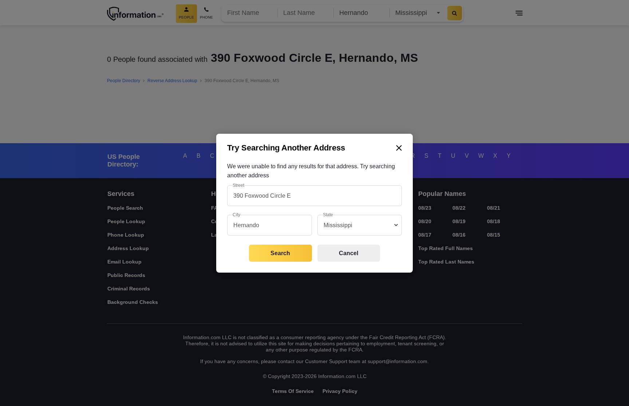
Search (280, 253)
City (236, 214)
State (328, 214)
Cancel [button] (348, 253)
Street (238, 185)
